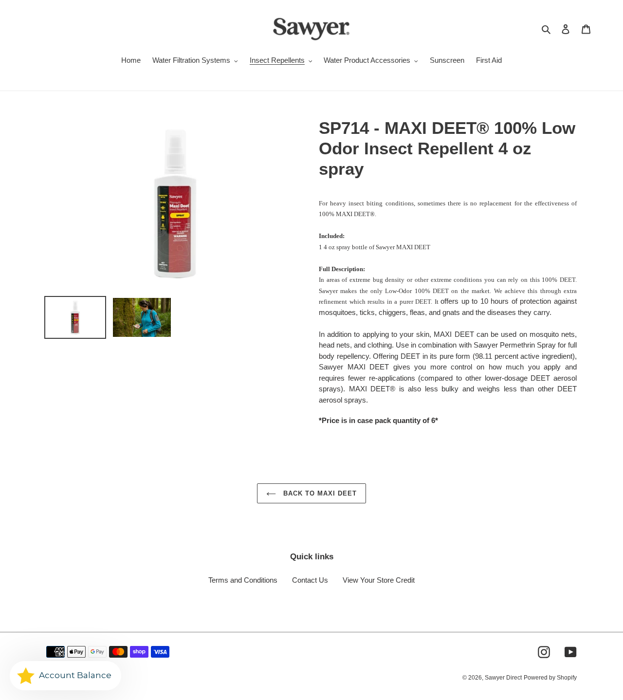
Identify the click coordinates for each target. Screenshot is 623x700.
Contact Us (310, 580)
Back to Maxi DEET (319, 493)
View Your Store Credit (379, 580)
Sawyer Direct (503, 677)
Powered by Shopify (550, 677)
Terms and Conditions (242, 580)
